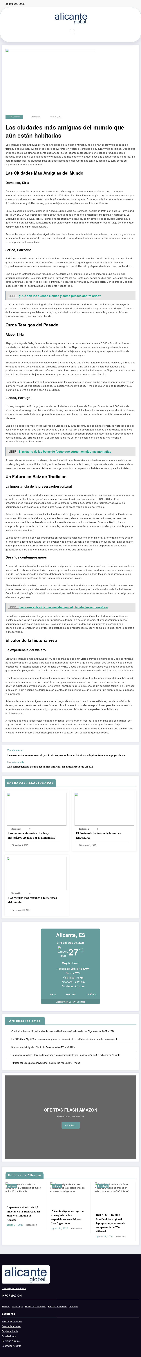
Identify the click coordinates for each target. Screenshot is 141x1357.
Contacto (73, 1306)
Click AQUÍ (70, 1125)
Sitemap (6, 1306)
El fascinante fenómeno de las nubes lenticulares (98, 835)
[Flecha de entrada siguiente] (132, 766)
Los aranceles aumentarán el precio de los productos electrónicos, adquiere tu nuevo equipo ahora (66, 755)
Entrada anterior (15, 750)
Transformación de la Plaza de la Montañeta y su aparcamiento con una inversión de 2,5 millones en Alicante (65, 1054)
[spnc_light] (80, 32)
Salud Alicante (9, 1336)
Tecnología (59, 1186)
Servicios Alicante (11, 1340)
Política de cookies (57, 1306)
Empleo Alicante (10, 1331)
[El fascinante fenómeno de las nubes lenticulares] (104, 808)
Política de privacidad (35, 1306)
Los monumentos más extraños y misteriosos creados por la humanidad (31, 835)
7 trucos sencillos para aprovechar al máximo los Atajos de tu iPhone (45, 1062)
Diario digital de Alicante (14, 1288)
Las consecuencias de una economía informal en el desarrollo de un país (50, 766)
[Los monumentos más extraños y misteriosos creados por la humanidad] (36, 808)
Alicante (13, 1186)
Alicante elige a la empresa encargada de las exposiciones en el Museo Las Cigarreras (24, 1217)
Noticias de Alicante (12, 1321)
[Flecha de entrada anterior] (132, 753)
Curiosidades (14, 117)
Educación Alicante (11, 1345)
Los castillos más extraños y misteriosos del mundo (32, 900)
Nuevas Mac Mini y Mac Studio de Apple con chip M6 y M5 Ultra (43, 1047)
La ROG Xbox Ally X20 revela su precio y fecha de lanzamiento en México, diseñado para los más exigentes (65, 1038)
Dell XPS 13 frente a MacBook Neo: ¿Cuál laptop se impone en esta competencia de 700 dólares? (67, 1223)
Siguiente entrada (15, 762)
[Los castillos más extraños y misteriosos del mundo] (36, 873)
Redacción (36, 117)
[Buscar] (72, 32)
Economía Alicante (11, 1326)
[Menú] (61, 32)
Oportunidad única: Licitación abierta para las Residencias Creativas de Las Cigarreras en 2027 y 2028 (63, 1031)
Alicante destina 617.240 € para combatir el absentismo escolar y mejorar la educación (113, 1213)
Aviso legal (17, 1306)
